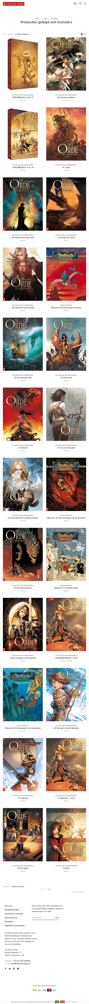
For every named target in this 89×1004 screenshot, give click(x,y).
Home (37, 19)
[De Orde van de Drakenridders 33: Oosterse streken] (66, 64)
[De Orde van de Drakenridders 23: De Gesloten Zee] (23, 345)
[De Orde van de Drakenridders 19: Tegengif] (23, 765)
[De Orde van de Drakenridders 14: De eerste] (66, 345)
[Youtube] (18, 969)
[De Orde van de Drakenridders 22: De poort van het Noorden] (66, 695)
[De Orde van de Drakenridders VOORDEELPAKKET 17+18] (66, 625)
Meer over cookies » (72, 1002)
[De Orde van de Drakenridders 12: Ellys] (66, 835)
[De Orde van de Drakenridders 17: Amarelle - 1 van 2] (66, 765)
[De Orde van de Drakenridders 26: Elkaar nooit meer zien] (23, 204)
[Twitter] (10, 969)
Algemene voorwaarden (15, 926)
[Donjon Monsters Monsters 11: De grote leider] (66, 555)
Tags (45, 19)
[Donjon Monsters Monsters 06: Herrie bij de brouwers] (66, 274)
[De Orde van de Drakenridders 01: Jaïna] (66, 134)
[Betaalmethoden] (35, 991)
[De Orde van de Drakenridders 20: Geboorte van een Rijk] (23, 274)
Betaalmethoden (12, 910)
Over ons (8, 906)
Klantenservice (11, 918)
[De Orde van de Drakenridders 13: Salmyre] (23, 415)
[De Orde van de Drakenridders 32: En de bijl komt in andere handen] (23, 485)
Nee (62, 1002)
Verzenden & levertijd (14, 914)
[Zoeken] (80, 4)
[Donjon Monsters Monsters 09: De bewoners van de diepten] (23, 695)
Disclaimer (9, 922)
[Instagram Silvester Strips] (14, 969)
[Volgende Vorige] (49, 889)
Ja (57, 1002)
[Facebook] (5, 969)
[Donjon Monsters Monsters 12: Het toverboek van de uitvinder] (66, 485)
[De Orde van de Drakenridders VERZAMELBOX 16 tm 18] (23, 134)
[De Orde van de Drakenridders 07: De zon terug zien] (66, 415)
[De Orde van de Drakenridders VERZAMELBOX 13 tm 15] (23, 64)
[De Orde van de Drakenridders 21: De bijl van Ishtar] (66, 204)
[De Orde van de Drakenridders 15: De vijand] (23, 835)
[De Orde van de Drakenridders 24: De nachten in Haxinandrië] (23, 625)
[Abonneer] (55, 917)
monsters (54, 19)
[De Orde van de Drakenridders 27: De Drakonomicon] (23, 555)
